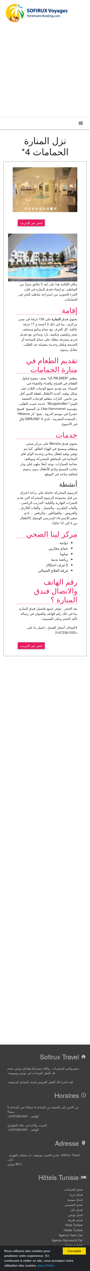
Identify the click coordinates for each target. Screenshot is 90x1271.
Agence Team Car (71, 1235)
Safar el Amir (74, 1245)
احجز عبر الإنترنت (31, 223)
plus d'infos (46, 1265)
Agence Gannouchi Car (67, 1240)
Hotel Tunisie (74, 1225)
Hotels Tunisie (73, 1230)
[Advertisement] (45, 69)
